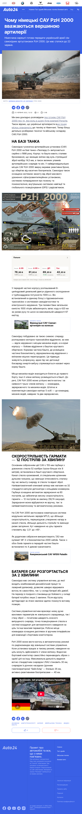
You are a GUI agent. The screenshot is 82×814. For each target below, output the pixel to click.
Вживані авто (63, 9)
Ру (78, 9)
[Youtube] (14, 808)
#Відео (66, 723)
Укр (71, 9)
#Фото (14, 725)
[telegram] (13, 107)
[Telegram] (19, 808)
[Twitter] (9, 808)
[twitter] (23, 107)
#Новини (15, 723)
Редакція (60, 793)
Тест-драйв (39, 9)
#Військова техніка (53, 723)
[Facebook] (4, 808)
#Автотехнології (28, 723)
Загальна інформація (64, 780)
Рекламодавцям (62, 785)
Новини (31, 9)
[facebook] (18, 107)
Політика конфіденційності (66, 801)
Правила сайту (62, 789)
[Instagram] (24, 808)
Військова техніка (50, 9)
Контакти (60, 797)
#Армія (40, 723)
